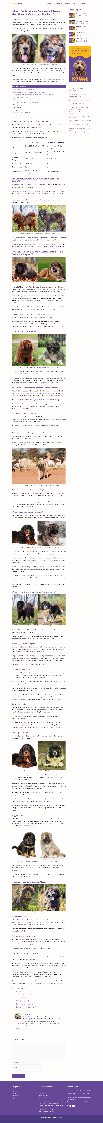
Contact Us (42, 1093)
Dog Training (15, 1098)
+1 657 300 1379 (48, 1109)
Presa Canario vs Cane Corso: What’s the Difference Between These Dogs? (83, 21)
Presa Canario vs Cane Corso (25, 992)
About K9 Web (43, 1091)
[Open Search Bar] (89, 3)
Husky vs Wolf (20, 998)
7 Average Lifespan (18, 105)
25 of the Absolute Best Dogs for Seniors (77, 1102)
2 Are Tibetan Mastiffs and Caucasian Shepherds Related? (29, 92)
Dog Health (58, 3)
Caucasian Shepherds (19, 191)
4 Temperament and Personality (22, 97)
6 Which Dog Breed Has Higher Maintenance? (26, 102)
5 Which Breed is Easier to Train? (22, 99)
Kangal (14, 445)
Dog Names (83, 3)
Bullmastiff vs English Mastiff (26, 1007)
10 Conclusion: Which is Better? (21, 112)
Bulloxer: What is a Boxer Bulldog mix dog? (78, 1090)
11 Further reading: (18, 115)
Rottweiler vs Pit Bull (23, 1001)
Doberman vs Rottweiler (24, 1004)
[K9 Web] (18, 3)
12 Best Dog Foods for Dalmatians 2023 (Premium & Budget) (83, 27)
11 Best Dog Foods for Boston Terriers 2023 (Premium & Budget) (81, 40)
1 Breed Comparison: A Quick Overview (24, 89)
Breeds (75, 3)
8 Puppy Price (17, 107)
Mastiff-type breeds (48, 193)
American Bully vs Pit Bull (25, 995)
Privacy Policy (43, 1098)
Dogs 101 (49, 3)
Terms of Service (44, 1095)
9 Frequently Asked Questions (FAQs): (23, 110)
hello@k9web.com (49, 1111)
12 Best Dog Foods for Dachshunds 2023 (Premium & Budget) (83, 34)
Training (67, 3)
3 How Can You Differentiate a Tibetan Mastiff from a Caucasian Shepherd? (34, 94)
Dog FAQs (15, 1091)
